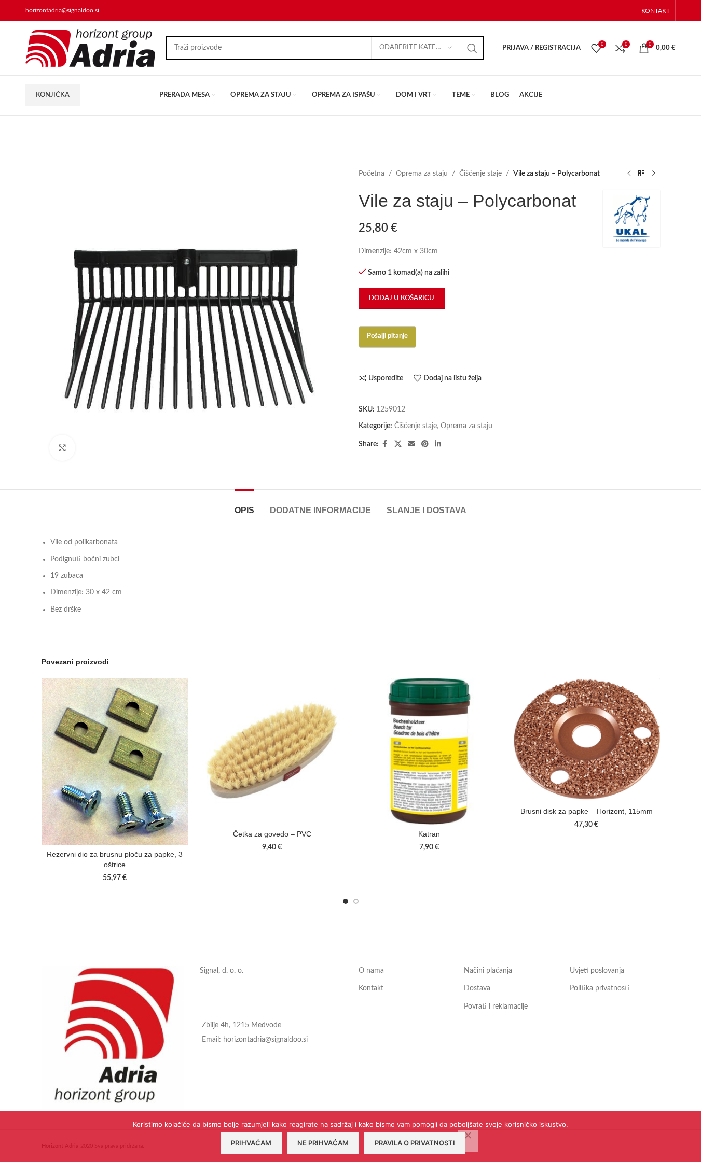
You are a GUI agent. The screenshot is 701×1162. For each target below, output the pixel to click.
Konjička (53, 95)
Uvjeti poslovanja (597, 970)
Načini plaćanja (488, 970)
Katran (429, 834)
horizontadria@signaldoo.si (62, 10)
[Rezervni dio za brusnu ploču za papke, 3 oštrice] (115, 761)
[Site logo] (90, 47)
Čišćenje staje (480, 173)
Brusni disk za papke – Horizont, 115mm (586, 811)
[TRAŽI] (472, 48)
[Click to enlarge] (62, 448)
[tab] (244, 505)
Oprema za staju (422, 173)
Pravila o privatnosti (415, 1143)
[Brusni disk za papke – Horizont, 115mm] (586, 740)
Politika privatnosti (599, 988)
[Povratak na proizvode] (641, 173)
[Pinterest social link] (425, 444)
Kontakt (371, 988)
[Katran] (429, 751)
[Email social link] (411, 444)
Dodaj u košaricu (401, 298)
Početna (371, 173)
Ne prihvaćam (323, 1143)
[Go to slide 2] (356, 901)
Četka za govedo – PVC (272, 834)
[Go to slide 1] (345, 901)
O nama (371, 970)
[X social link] (398, 444)
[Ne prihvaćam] (468, 1141)
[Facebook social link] (385, 444)
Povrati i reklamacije (496, 1006)
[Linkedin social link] (438, 444)
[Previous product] (629, 173)
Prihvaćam (251, 1143)
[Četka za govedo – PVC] (272, 751)
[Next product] (654, 173)
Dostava (477, 988)
